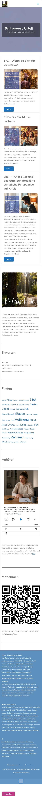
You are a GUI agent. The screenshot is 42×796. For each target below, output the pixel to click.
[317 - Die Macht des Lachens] (29, 136)
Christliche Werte (10, 207)
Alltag (9, 400)
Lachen (8, 141)
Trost (4, 432)
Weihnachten (15, 442)
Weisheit (23, 442)
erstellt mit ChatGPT (12, 74)
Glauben (29, 414)
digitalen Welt (11, 210)
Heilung (8, 420)
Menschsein (11, 89)
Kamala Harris (11, 139)
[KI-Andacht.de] (5, 4)
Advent (4, 400)
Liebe (23, 424)
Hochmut (9, 87)
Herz (12, 420)
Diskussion (10, 211)
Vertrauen (17, 437)
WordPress (30, 765)
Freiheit (21, 405)
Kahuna (21, 765)
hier (33, 554)
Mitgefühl (9, 142)
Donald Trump (13, 136)
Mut (36, 424)
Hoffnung (22, 419)
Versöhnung (6, 438)
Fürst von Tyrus (12, 83)
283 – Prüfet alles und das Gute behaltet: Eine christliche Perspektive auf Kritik (19, 183)
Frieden (33, 404)
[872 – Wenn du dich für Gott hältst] (29, 79)
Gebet (5, 409)
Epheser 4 (9, 213)
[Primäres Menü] (38, 3)
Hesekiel (9, 86)
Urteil (13, 144)
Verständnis (10, 145)
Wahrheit (6, 442)
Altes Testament (11, 78)
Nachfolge (5, 429)
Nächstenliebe (16, 428)
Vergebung (29, 432)
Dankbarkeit (6, 405)
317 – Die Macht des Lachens (17, 119)
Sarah (8, 144)
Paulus (26, 429)
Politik (32, 429)
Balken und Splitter (11, 204)
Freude (9, 138)
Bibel (8, 81)
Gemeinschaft (22, 409)
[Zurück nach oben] (21, 781)
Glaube (20, 414)
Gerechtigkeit (8, 414)
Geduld (12, 409)
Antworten (12, 202)
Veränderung (29, 438)
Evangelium (14, 405)
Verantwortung (15, 432)
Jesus (16, 87)
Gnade (9, 84)
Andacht (15, 400)
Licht (17, 425)
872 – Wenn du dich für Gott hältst (19, 63)
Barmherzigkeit (24, 400)
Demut (13, 81)
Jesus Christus (8, 424)
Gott (14, 84)
